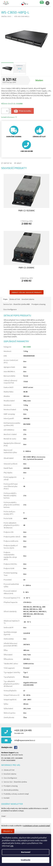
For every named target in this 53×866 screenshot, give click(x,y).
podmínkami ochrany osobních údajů (36, 826)
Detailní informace (8, 117)
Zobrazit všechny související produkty (27, 292)
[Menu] (47, 3)
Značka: (6, 16)
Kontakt (6, 798)
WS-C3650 (27, 347)
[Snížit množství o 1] (10, 112)
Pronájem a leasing (11, 786)
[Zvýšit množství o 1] (10, 109)
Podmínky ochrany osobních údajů (16, 794)
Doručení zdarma (10, 774)
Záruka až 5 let (9, 770)
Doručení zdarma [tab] (28, 299)
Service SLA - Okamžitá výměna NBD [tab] (16, 304)
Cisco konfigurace (10, 778)
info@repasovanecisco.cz (24, 740)
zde (11, 846)
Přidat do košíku (25, 111)
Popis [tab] (5, 299)
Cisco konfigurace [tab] (10, 309)
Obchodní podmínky (11, 790)
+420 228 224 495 (23, 731)
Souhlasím (25, 860)
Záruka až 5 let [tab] (14, 299)
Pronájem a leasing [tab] (38, 304)
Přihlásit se (7, 831)
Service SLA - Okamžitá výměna (15, 782)
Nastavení (25, 852)
